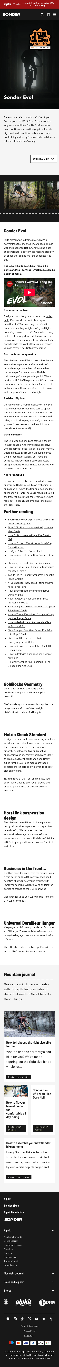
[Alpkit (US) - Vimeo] (44, 1319)
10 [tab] (27, 213)
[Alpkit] (7, 4)
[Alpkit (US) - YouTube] (36, 1319)
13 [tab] (36, 213)
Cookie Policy (30, 1336)
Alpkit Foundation (14, 1212)
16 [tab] (46, 213)
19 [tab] (56, 213)
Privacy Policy (29, 1331)
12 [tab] (33, 213)
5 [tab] (10, 213)
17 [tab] (49, 213)
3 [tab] (4, 213)
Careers (8, 1253)
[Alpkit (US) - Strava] (51, 1319)
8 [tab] (20, 213)
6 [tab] (13, 213)
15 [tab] (43, 213)
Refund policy (10, 1265)
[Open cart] (48, 14)
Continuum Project (13, 1244)
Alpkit (7, 1198)
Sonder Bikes (11, 1205)
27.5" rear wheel (38, 332)
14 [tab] (40, 213)
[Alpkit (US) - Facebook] (8, 1319)
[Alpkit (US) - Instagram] (15, 1319)
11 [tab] (30, 213)
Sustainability (11, 1240)
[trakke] (17, 4)
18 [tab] (53, 213)
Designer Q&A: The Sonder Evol (25, 551)
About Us (8, 1248)
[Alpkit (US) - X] (29, 1319)
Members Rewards (13, 1236)
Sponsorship (10, 1256)
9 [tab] (23, 213)
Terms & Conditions (30, 1326)
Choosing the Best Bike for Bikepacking (29, 562)
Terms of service (12, 1261)
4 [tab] (7, 213)
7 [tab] (17, 213)
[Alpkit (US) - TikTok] (22, 1319)
